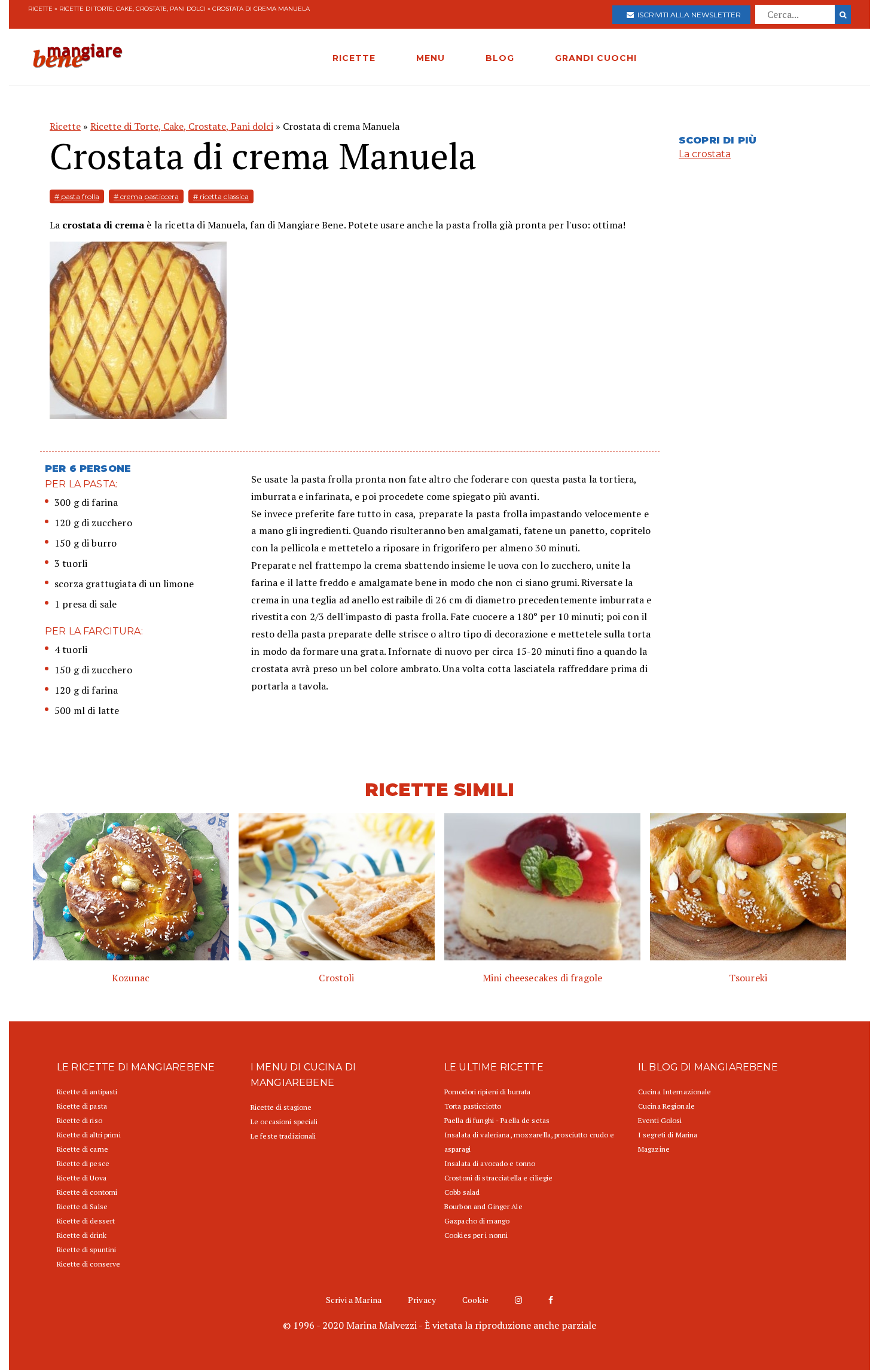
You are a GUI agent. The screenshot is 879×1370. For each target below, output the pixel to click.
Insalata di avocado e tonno (489, 1163)
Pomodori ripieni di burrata (487, 1091)
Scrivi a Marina (353, 1299)
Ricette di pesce (83, 1163)
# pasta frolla (76, 196)
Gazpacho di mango (476, 1220)
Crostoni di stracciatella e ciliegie (498, 1177)
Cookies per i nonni (476, 1235)
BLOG (500, 58)
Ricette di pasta (82, 1106)
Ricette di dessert (86, 1220)
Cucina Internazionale (675, 1091)
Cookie (475, 1299)
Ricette (40, 9)
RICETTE (354, 58)
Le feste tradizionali (283, 1135)
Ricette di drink (81, 1235)
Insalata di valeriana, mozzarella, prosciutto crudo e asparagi (529, 1142)
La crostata (705, 154)
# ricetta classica (221, 196)
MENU (430, 58)
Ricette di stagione (281, 1107)
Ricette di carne (82, 1149)
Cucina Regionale (666, 1106)
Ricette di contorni (87, 1192)
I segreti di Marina (667, 1134)
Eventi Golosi (660, 1120)
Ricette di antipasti (87, 1091)
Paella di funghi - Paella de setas (497, 1120)
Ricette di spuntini (86, 1249)
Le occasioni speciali (284, 1121)
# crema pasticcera (146, 196)
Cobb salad (462, 1192)
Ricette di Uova (81, 1177)
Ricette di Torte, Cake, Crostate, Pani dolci (132, 9)
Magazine (654, 1149)
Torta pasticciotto (472, 1106)
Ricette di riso (79, 1120)
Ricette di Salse (82, 1206)
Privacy (422, 1299)
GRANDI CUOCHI (596, 58)
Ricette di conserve (88, 1263)
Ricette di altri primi (89, 1134)
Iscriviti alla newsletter (687, 14)
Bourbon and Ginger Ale (483, 1206)
